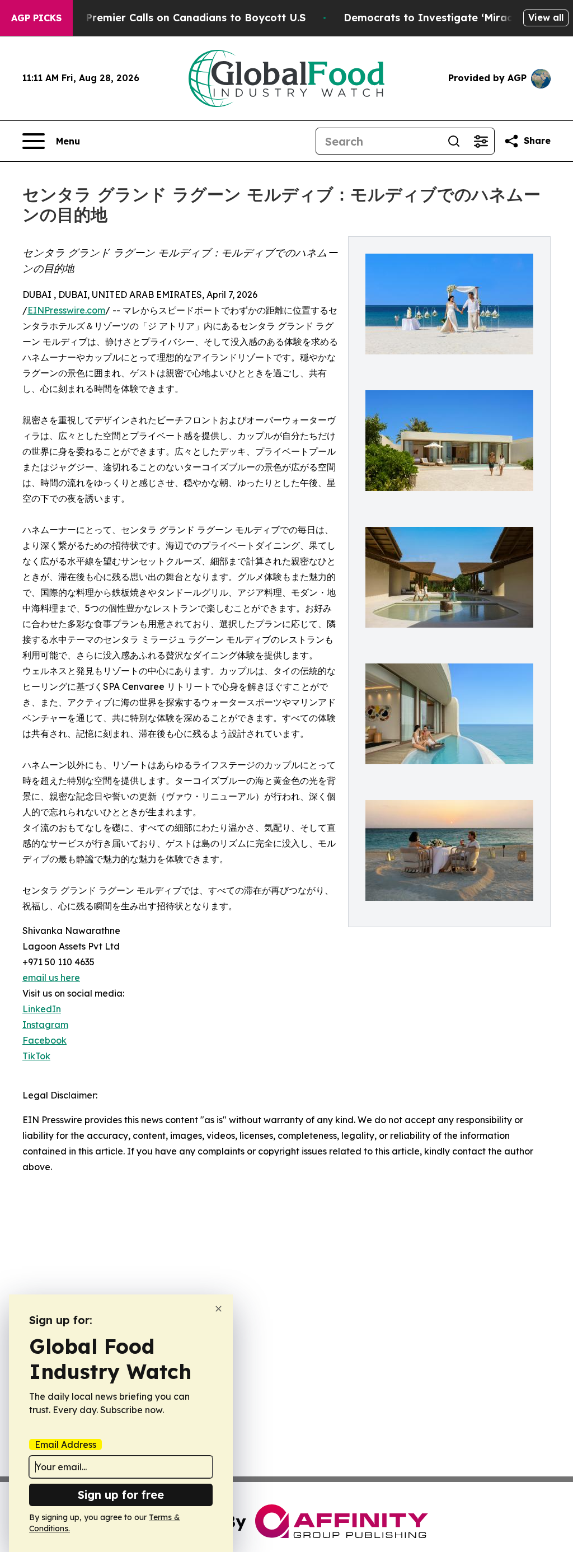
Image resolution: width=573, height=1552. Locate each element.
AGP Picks (36, 18)
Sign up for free (121, 1495)
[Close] (218, 1308)
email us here (51, 977)
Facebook (44, 1040)
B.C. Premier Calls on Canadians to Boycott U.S (185, 17)
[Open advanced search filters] (480, 141)
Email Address (65, 1444)
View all (545, 17)
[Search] (453, 141)
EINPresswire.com (66, 310)
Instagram (45, 1024)
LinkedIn (41, 1009)
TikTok (36, 1056)
